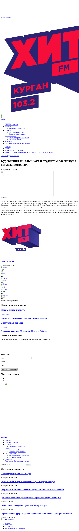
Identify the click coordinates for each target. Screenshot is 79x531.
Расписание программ (17, 128)
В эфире (8, 126)
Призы (7, 523)
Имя (2, 358)
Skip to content (6, 17)
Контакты (8, 141)
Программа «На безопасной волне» (17, 143)
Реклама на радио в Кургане (19, 138)
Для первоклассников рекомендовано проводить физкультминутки (31, 498)
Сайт (2, 365)
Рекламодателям (10, 136)
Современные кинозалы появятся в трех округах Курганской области (32, 490)
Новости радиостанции (17, 134)
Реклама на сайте (15, 139)
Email (3, 362)
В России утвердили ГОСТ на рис (16, 474)
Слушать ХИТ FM (11, 125)
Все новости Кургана (16, 132)
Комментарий (6, 354)
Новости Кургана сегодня (10, 156)
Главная (7, 123)
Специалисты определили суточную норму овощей (24, 505)
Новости (8, 130)
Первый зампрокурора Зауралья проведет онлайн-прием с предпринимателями (36, 513)
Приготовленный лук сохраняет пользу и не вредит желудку (28, 482)
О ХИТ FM (9, 526)
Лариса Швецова (7, 261)
